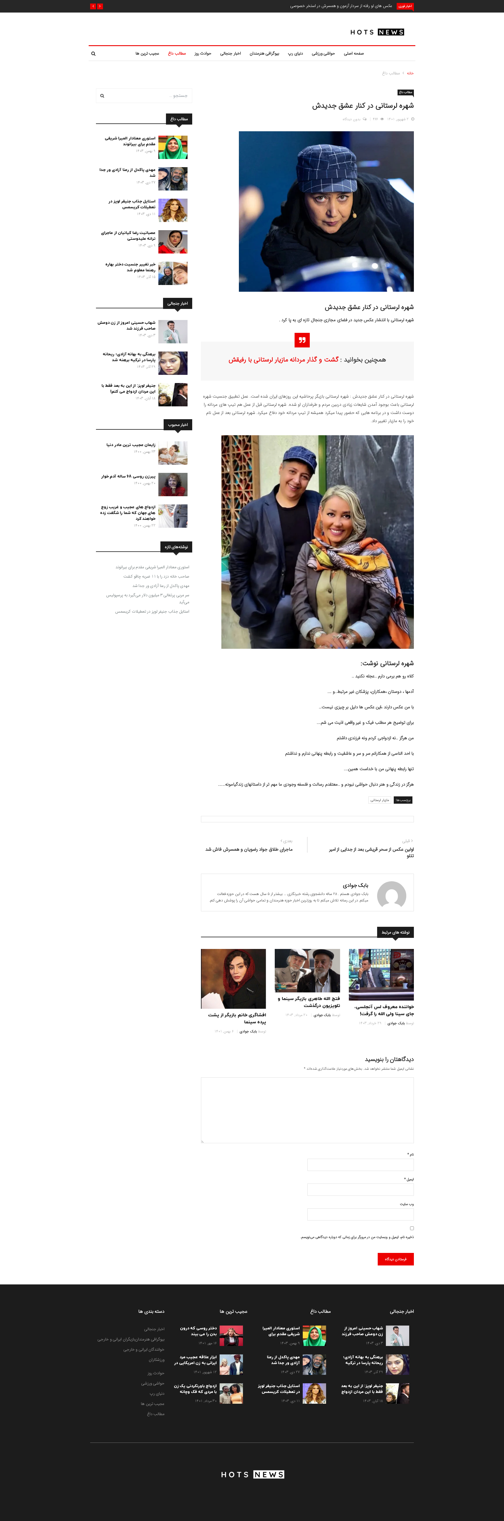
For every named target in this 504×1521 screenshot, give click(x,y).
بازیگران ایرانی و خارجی (116, 1339)
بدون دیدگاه (351, 119)
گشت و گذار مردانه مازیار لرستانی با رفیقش (284, 360)
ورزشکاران (156, 1359)
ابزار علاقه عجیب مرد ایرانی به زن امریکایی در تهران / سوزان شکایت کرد (195, 1365)
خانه (410, 73)
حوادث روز (203, 53)
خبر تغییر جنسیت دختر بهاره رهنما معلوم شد (130, 267)
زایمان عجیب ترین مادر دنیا (130, 445)
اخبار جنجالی (230, 53)
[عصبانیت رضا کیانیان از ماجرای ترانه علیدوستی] (171, 243)
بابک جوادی (356, 885)
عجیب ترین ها (147, 53)
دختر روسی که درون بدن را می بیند (198, 1331)
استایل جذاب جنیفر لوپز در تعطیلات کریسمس (131, 204)
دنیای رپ (295, 53)
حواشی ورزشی (323, 53)
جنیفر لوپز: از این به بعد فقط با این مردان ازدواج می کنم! (129, 388)
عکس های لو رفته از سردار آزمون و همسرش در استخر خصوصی (341, 6)
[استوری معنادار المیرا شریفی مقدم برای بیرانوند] (171, 148)
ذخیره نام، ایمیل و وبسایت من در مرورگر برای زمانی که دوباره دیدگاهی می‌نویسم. (357, 1237)
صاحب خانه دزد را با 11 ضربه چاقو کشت (156, 576)
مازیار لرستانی (379, 800)
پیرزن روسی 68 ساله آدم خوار (128, 476)
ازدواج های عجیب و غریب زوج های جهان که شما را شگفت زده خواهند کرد (127, 513)
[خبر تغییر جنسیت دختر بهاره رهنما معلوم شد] (171, 274)
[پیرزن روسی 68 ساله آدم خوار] (171, 486)
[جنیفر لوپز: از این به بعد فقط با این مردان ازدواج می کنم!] (171, 396)
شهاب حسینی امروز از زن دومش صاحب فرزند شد (126, 325)
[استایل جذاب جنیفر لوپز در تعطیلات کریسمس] (171, 211)
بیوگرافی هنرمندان (264, 53)
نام (410, 1154)
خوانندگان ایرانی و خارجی (144, 1349)
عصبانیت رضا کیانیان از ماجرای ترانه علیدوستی (128, 236)
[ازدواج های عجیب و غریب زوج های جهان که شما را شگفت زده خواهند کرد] (171, 517)
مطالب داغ (177, 53)
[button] (100, 6)
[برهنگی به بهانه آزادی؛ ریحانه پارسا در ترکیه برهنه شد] (171, 364)
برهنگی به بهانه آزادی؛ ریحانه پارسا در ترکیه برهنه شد (129, 357)
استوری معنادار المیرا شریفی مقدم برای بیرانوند (130, 141)
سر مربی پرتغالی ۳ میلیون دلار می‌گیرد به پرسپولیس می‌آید (147, 598)
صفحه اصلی (354, 53)
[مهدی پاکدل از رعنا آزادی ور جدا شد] (171, 180)
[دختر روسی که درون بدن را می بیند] (230, 1337)
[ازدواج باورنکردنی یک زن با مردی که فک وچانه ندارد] (230, 1394)
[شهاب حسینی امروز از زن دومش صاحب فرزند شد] (171, 333)
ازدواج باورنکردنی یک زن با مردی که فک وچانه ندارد (195, 1392)
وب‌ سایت (407, 1204)
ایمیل (409, 1179)
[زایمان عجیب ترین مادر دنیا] (171, 454)
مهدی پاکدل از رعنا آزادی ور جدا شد (161, 586)
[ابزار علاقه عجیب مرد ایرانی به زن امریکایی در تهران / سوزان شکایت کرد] (230, 1365)
